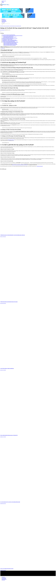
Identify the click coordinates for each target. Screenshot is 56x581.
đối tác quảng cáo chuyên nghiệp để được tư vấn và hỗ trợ (19, 164)
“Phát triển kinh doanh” (40, 166)
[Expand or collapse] (2, 36)
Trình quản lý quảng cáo (11, 139)
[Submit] (2, 24)
